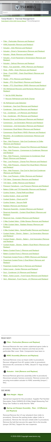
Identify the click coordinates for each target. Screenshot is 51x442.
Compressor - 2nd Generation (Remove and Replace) (23, 126)
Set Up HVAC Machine (13, 95)
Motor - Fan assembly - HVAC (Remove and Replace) (23, 67)
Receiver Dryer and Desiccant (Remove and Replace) (23, 119)
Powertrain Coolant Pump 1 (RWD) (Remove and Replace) (25, 257)
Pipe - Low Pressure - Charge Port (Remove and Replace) (25, 161)
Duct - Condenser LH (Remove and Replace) (20, 272)
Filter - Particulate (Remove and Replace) (19, 41)
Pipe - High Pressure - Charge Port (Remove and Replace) (25, 147)
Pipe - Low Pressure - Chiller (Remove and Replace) (23, 176)
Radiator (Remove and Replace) (15, 206)
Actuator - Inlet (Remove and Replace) (17, 48)
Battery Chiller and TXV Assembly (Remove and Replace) (24, 189)
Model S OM (29, 2)
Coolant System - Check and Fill (15, 199)
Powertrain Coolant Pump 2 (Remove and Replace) (22, 266)
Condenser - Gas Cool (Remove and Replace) (20, 106)
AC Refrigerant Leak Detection (14, 103)
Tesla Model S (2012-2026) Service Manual (13, 21)
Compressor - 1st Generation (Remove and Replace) (23, 123)
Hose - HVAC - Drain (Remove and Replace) (20, 70)
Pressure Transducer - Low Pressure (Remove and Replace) (26, 186)
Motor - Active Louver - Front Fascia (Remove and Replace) (25, 276)
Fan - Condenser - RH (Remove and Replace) (20, 116)
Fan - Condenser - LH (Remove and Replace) (20, 113)
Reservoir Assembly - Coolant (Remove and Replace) (23, 209)
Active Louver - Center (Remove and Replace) (20, 269)
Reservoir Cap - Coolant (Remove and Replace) (21, 218)
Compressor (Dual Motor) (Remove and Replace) (21, 129)
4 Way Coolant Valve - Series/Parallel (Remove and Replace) (26, 230)
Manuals (21, 2)
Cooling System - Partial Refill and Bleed (18, 192)
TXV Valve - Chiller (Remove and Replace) (19, 183)
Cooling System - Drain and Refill (15, 196)
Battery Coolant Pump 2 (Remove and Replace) (21, 254)
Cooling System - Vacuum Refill (15, 202)
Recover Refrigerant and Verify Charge (20, 99)
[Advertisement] (25, 31)
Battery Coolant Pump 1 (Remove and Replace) (21, 250)
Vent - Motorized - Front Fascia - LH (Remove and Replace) (25, 279)
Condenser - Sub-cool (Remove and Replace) (20, 109)
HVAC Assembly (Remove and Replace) (18, 44)
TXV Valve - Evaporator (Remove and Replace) (21, 179)
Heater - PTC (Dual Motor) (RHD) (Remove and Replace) (24, 85)
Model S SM (39, 2)
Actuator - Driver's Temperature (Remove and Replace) (24, 51)
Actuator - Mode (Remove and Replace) (18, 54)
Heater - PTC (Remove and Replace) (17, 79)
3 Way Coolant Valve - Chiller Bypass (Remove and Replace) (26, 221)
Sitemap (47, 2)
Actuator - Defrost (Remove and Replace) (19, 63)
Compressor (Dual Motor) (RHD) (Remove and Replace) (24, 132)
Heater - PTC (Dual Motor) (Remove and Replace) (22, 82)
